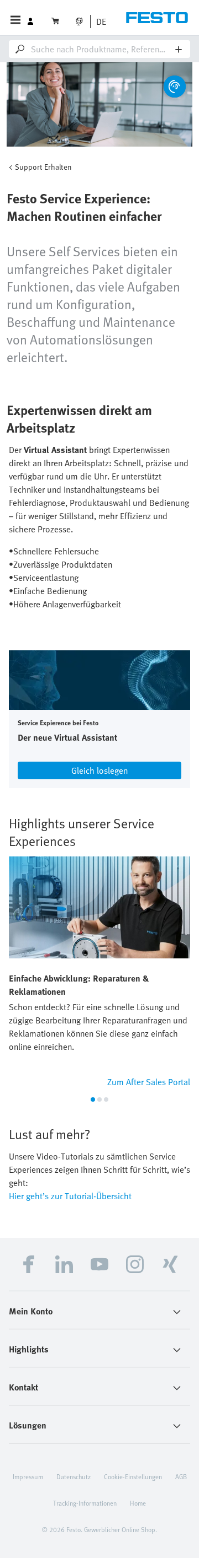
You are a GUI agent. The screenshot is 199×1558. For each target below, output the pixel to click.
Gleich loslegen (99, 770)
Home (138, 1503)
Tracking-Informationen (85, 1503)
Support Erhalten (43, 166)
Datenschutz (73, 1476)
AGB (181, 1476)
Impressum (28, 1476)
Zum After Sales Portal (148, 1081)
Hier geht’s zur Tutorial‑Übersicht (70, 1196)
